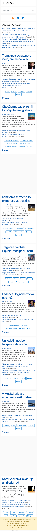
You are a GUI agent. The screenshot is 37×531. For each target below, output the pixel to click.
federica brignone (12, 328)
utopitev (8, 279)
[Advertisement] (18, 174)
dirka (6, 512)
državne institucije (12, 146)
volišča (9, 232)
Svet (8, 63)
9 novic (5, 432)
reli (7, 516)
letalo (16, 378)
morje (30, 279)
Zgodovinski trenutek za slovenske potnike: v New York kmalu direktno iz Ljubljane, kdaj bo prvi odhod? (18, 372)
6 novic (5, 332)
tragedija (21, 512)
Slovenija (9, 204)
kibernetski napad (27, 140)
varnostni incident (25, 143)
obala (23, 279)
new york (8, 378)
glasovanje (20, 228)
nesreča (22, 516)
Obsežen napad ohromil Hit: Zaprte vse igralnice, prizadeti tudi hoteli (17, 110)
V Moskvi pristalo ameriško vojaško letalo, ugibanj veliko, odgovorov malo (18, 399)
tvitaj (19, 94)
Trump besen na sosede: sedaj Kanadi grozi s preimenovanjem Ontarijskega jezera (16, 85)
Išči (33, 10)
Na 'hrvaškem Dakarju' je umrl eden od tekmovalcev (17, 482)
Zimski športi (9, 301)
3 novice (6, 238)
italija (11, 282)
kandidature (30, 228)
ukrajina (6, 425)
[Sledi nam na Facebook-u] (18, 17)
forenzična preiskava (12, 140)
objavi (30, 91)
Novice (4, 63)
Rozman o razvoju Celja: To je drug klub (15, 39)
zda (7, 91)
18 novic (5, 98)
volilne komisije (8, 228)
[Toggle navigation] (32, 3)
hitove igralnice (12, 143)
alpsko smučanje (14, 325)
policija (14, 516)
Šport (3, 301)
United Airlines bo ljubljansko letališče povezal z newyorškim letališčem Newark (16, 346)
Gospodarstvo (10, 114)
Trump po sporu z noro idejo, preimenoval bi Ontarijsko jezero (16, 59)
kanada (22, 91)
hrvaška (30, 512)
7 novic (5, 150)
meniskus (25, 325)
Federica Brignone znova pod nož (18, 296)
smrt (13, 512)
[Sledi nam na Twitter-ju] (23, 17)
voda (16, 279)
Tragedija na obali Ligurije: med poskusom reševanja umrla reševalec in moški (17, 252)
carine (14, 91)
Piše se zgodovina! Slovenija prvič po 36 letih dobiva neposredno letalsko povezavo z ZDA (17, 366)
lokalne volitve (19, 232)
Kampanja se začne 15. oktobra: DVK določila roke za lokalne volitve (16, 200)
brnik (23, 378)
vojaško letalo (22, 425)
